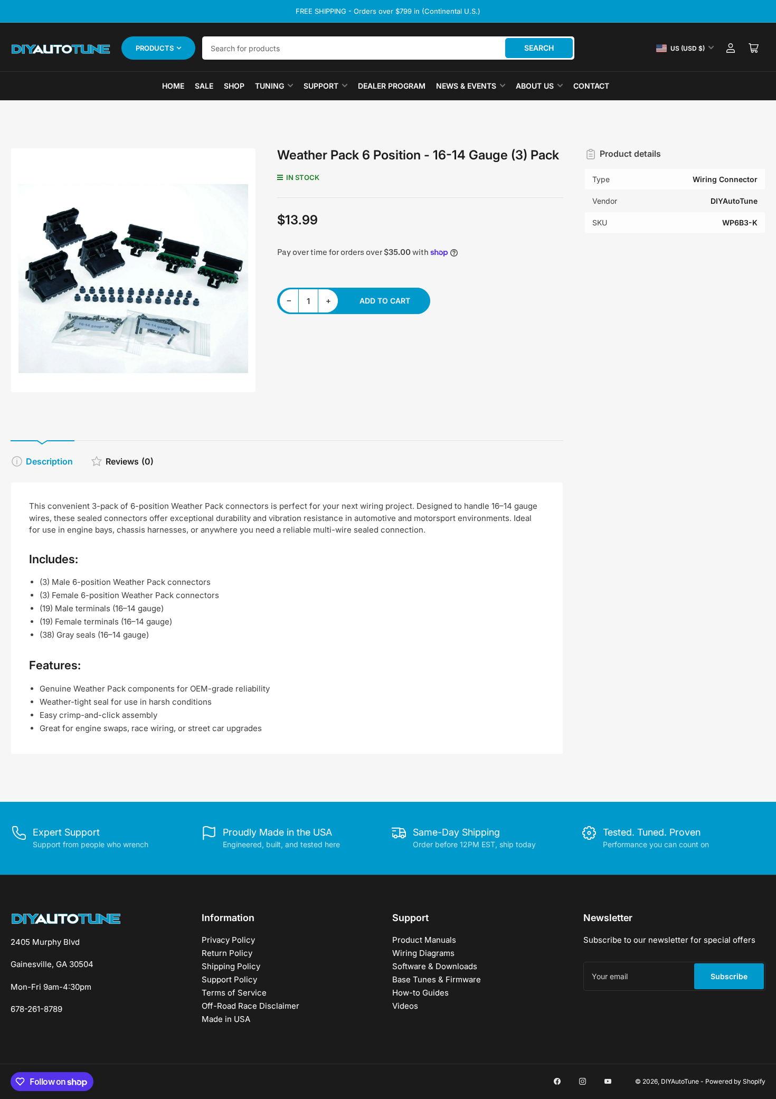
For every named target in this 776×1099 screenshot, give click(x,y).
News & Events (466, 85)
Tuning (269, 85)
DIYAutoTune (680, 1081)
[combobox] (388, 48)
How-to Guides (420, 993)
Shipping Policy (231, 966)
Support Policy (229, 979)
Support (321, 85)
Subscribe (729, 976)
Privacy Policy (228, 940)
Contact (591, 85)
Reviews (130, 461)
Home (173, 85)
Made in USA (226, 1019)
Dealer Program (391, 85)
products (155, 48)
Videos (405, 1006)
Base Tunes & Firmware (436, 979)
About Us (535, 85)
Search (539, 47)
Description (49, 461)
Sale (204, 85)
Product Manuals (424, 940)
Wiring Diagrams (423, 953)
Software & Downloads (434, 966)
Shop (234, 85)
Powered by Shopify (735, 1081)
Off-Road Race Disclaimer (250, 1006)
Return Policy (227, 953)
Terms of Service (234, 993)
